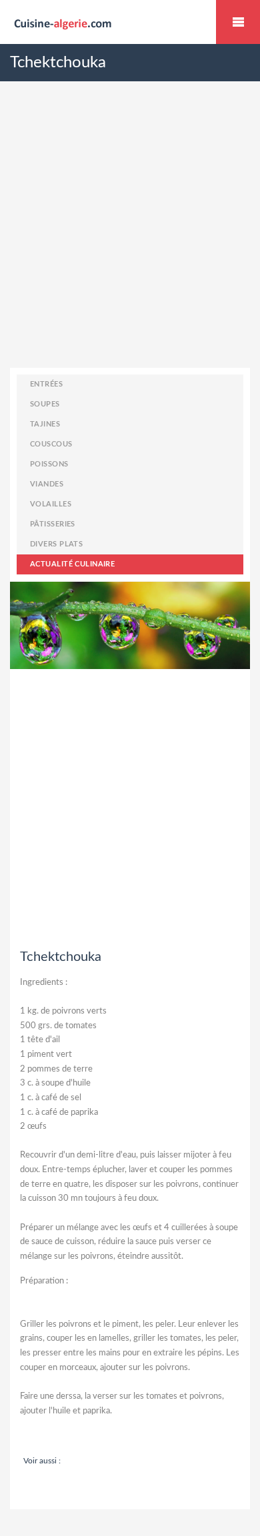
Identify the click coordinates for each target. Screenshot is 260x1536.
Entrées (46, 384)
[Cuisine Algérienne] (130, 23)
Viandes (46, 484)
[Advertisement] (130, 238)
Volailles (50, 504)
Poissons (49, 464)
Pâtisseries (52, 524)
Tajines (45, 424)
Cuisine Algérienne (238, 22)
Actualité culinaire (72, 564)
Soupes (45, 404)
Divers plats (56, 544)
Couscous (51, 444)
